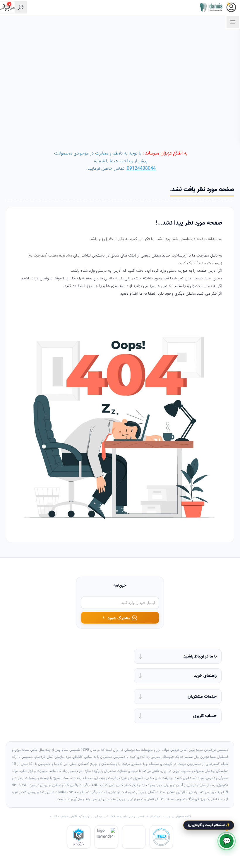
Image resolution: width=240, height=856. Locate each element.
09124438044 (141, 168)
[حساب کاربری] (231, 7)
